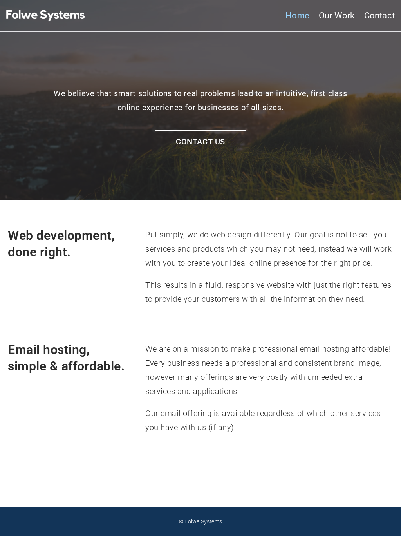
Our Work (337, 15)
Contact (379, 15)
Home (297, 15)
